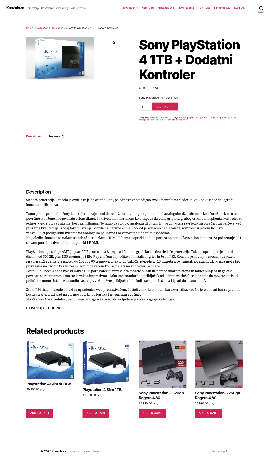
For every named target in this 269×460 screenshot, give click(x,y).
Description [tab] (34, 136)
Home (29, 27)
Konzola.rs (15, 8)
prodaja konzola (207, 117)
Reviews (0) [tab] (56, 136)
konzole (182, 117)
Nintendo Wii (166, 7)
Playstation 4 (130, 7)
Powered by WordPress (84, 451)
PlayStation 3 (186, 7)
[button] (114, 43)
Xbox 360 (148, 7)
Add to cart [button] (40, 412)
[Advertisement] (134, 165)
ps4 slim (150, 120)
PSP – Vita (204, 7)
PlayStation (41, 27)
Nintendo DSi (222, 7)
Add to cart (165, 106)
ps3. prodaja (221, 117)
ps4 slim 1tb (161, 120)
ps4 (230, 117)
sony (185, 120)
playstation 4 (193, 117)
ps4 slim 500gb (175, 120)
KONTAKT (240, 7)
